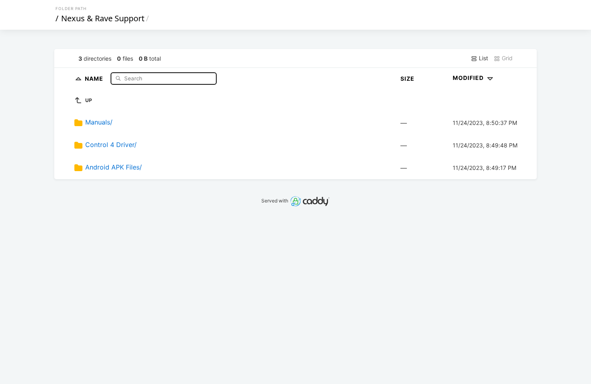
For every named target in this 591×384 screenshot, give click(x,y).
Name (95, 78)
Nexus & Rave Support (102, 18)
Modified (469, 77)
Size (407, 78)
